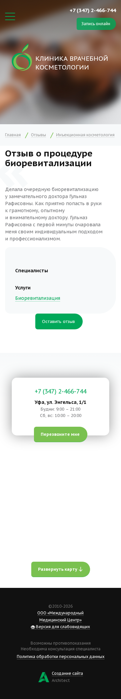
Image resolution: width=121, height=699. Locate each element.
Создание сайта (67, 673)
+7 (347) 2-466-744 (93, 10)
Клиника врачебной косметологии (71, 62)
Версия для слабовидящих (62, 626)
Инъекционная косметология (85, 134)
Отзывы (38, 134)
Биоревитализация (37, 298)
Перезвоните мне (60, 434)
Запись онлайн (95, 23)
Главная (13, 134)
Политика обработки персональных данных (61, 656)
